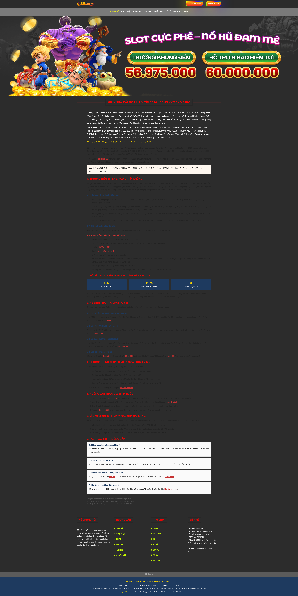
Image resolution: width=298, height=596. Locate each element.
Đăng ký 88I (112, 398)
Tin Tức (176, 11)
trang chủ (113, 11)
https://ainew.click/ (205, 531)
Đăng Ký (137, 11)
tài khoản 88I (103, 159)
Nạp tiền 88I (172, 402)
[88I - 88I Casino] (85, 4)
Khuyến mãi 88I (126, 388)
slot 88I (112, 477)
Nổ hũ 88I (111, 320)
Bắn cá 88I (107, 356)
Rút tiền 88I (104, 410)
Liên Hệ (186, 11)
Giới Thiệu (126, 11)
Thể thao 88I (122, 346)
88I (202, 528)
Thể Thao (158, 11)
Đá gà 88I (129, 356)
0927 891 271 (104, 247)
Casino (148, 11)
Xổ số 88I (171, 356)
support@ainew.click (105, 251)
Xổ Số (168, 11)
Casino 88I (98, 333)
